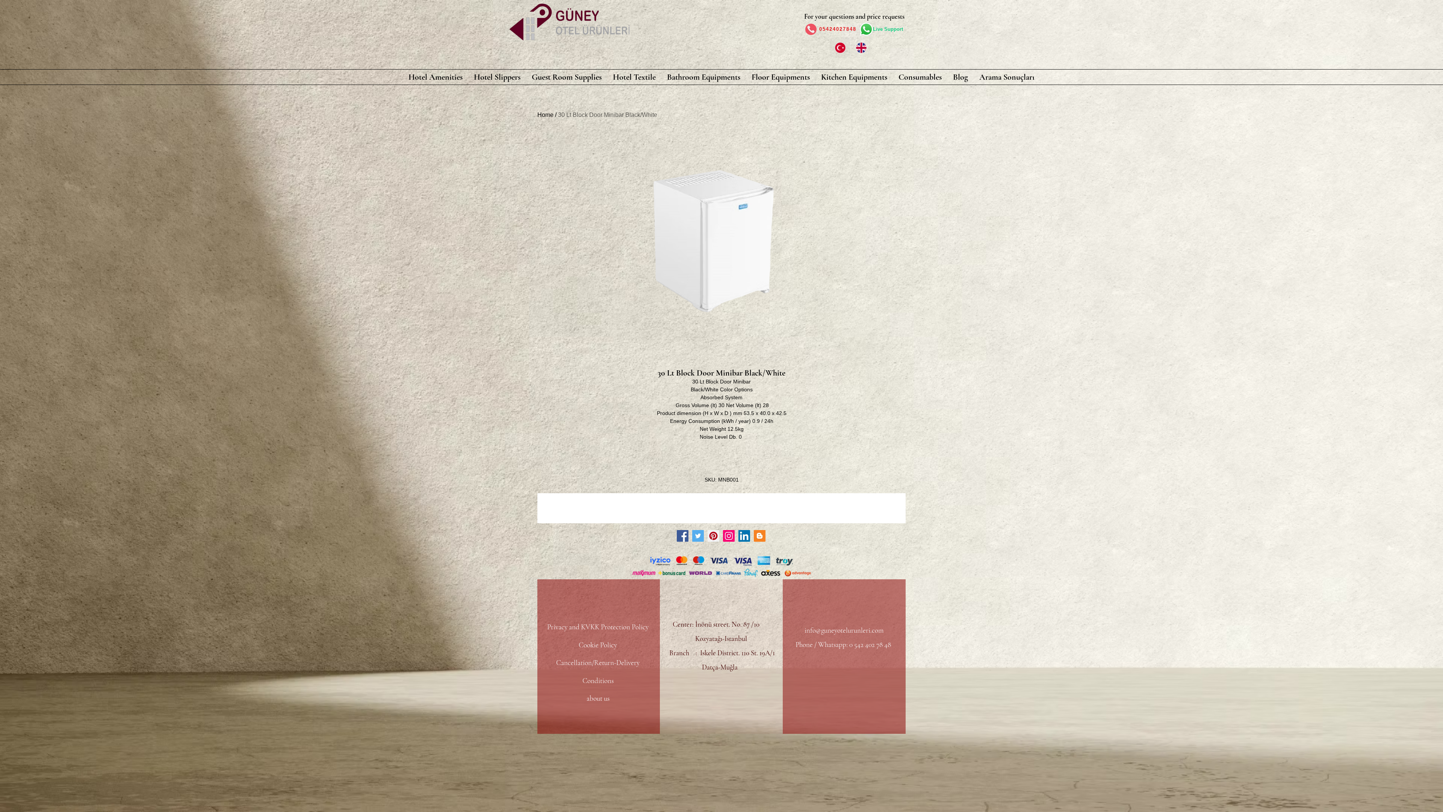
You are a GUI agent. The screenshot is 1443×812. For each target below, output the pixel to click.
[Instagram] (729, 536)
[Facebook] (682, 536)
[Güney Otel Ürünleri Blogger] (759, 536)
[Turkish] (840, 47)
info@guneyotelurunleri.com (844, 630)
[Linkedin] (744, 536)
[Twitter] (698, 536)
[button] (435, 77)
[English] (860, 47)
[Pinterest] (713, 536)
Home (545, 115)
